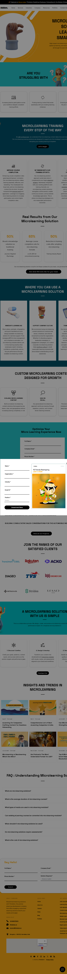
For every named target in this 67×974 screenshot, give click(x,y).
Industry (7, 482)
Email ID (7, 490)
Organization (9, 474)
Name (7, 466)
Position (7, 497)
